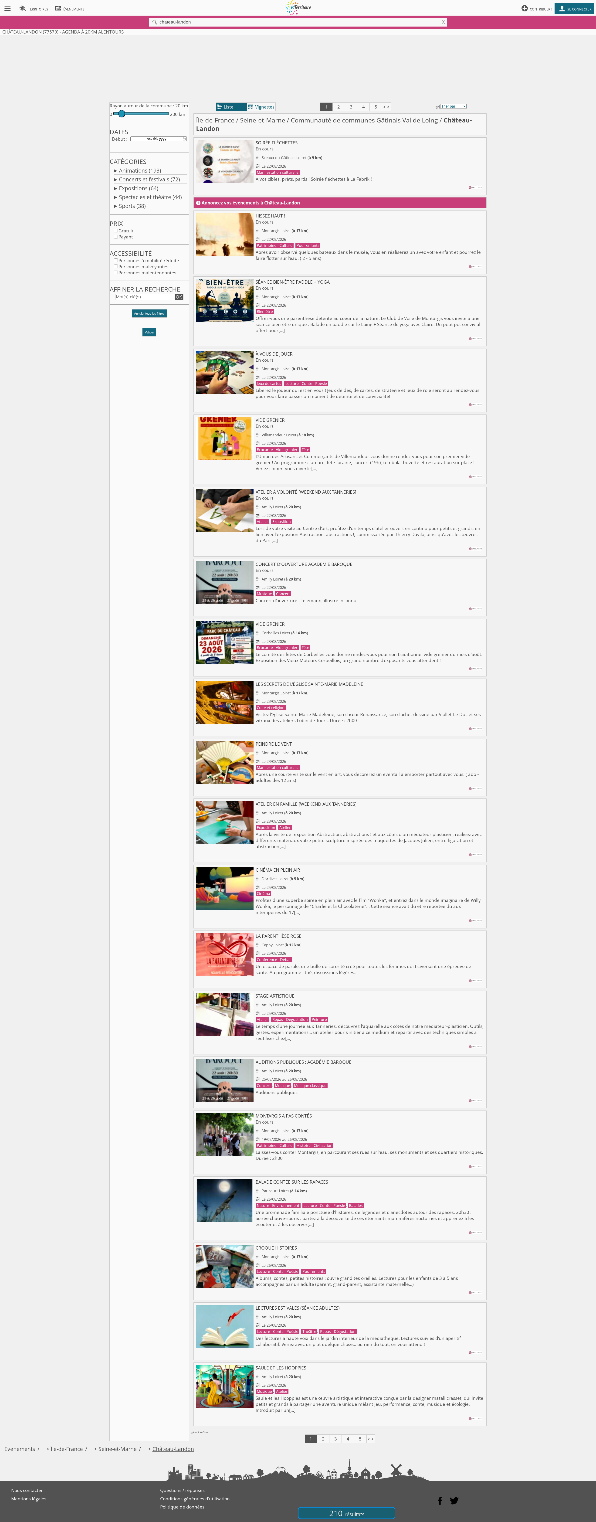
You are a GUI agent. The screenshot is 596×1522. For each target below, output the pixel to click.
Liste (225, 107)
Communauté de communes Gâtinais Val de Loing (364, 120)
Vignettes (261, 107)
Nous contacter (27, 1490)
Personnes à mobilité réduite (149, 261)
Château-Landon (173, 1449)
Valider (149, 332)
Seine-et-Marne (262, 120)
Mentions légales (28, 1499)
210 (346, 1513)
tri (438, 107)
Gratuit (126, 231)
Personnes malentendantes (147, 273)
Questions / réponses (182, 1490)
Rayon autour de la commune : (142, 106)
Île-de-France (215, 120)
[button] (149, 315)
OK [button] (179, 297)
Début (118, 139)
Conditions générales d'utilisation (195, 1499)
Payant (126, 237)
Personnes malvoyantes (143, 267)
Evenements (19, 1449)
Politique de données (182, 1507)
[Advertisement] (298, 67)
